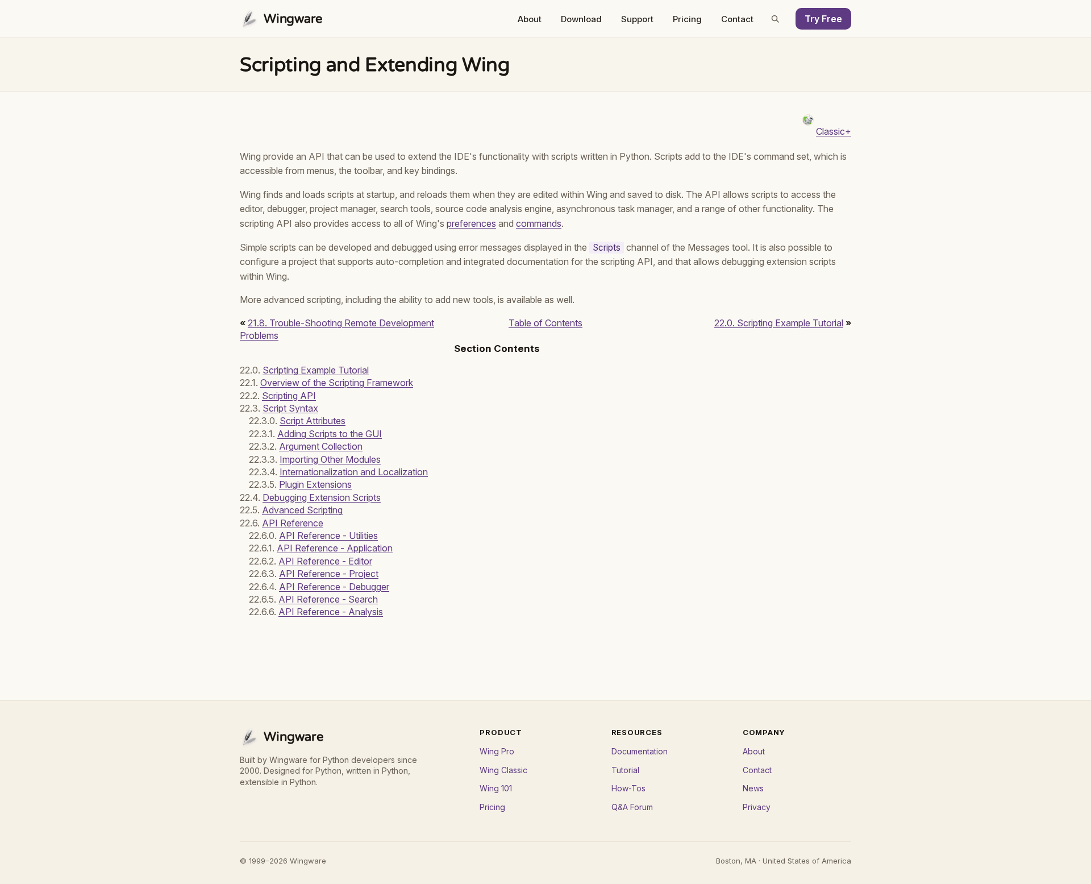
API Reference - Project (328, 573)
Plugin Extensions (315, 484)
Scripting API (289, 395)
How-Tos (628, 788)
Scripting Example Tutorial (316, 370)
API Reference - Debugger (334, 586)
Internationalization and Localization (354, 472)
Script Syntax (290, 408)
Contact (737, 19)
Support (637, 19)
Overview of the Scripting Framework (336, 382)
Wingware (293, 18)
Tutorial (625, 770)
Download (581, 19)
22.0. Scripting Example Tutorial (778, 323)
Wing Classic (503, 770)
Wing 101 (496, 788)
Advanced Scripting (302, 510)
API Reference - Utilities (328, 535)
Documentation (639, 751)
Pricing (687, 19)
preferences (471, 223)
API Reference (292, 523)
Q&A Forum (632, 807)
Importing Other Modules (330, 459)
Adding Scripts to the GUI (329, 433)
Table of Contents (545, 323)
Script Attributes (312, 420)
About (530, 19)
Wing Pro (497, 751)
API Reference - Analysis (330, 611)
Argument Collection (321, 446)
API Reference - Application (335, 548)
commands (538, 223)
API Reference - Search (328, 599)
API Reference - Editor (325, 561)
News (753, 788)
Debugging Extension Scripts (322, 497)
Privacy (757, 807)
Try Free (823, 18)
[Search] (775, 19)
